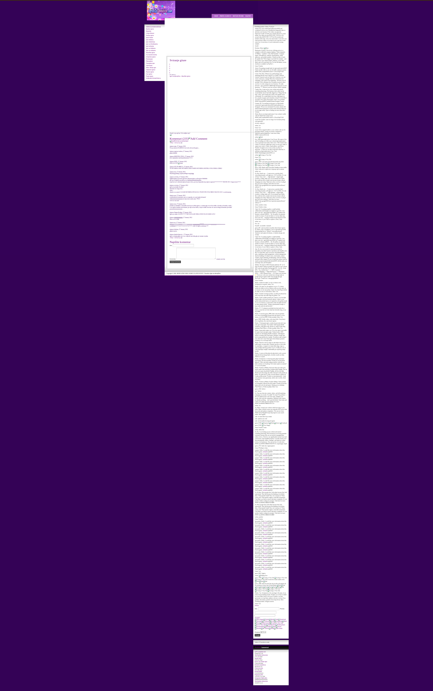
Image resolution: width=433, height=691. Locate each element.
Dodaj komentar (175, 262)
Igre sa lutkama (150, 48)
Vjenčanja (149, 65)
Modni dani (258, 658)
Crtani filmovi (150, 33)
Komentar (173, 259)
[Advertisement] (186, 36)
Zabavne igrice (150, 70)
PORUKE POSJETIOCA (153, 78)
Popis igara (149, 76)
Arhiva (257, 605)
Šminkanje (149, 59)
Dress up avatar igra (261, 661)
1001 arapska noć (260, 652)
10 (178, 143)
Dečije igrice (150, 35)
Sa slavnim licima (151, 55)
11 (180, 143)
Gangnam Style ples (261, 678)
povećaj (223, 259)
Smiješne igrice (151, 57)
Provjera (257, 632)
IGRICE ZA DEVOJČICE (153, 27)
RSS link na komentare (181, 141)
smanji (218, 259)
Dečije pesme (238, 16)
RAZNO (248, 16)
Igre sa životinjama (152, 44)
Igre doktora (149, 40)
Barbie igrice (150, 29)
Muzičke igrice (150, 52)
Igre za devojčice (215, 273)
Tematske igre (150, 63)
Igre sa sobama (151, 50)
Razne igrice (150, 72)
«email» (265, 452)
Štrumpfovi (149, 61)
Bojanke (148, 31)
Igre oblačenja (150, 42)
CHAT (216, 16)
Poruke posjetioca (260, 665)
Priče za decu (225, 16)
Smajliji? (257, 618)
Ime (171, 245)
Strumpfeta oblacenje (261, 655)
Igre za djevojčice (175, 76)
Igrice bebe (149, 37)
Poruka (282, 609)
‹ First (171, 143)
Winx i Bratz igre (151, 67)
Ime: (256, 609)
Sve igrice (149, 74)
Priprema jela (259, 668)
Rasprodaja (258, 671)
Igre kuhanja (150, 46)
